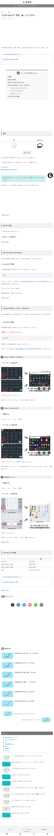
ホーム (9, 829)
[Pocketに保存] (30, 605)
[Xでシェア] (12, 605)
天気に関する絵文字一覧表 (10, 59)
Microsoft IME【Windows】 (16, 82)
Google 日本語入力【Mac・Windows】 (19, 85)
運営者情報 (44, 829)
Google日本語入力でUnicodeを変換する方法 (28, 349)
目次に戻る (5, 215)
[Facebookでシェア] (18, 605)
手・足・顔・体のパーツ (11, 739)
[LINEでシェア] (35, 605)
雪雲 (10, 77)
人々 (6, 742)
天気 (3, 596)
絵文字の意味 (12, 79)
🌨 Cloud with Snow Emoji (9, 169)
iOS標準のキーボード (15, 93)
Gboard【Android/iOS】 (16, 91)
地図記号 (7, 748)
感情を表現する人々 (10, 744)
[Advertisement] (27, 34)
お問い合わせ (27, 831)
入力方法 (7, 750)
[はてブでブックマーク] (24, 605)
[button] (41, 605)
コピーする (27, 152)
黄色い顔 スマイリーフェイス (12, 737)
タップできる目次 (26, 73)
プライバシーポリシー (27, 829)
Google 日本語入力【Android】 (18, 88)
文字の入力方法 (10, 596)
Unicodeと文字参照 (14, 96)
